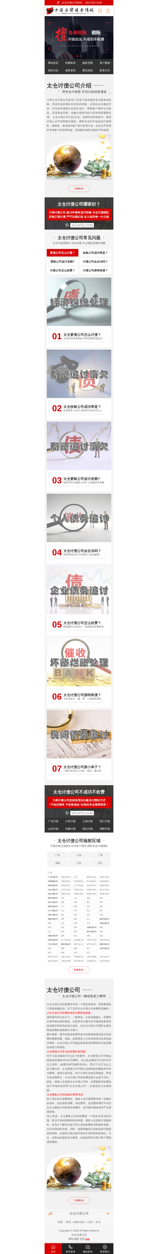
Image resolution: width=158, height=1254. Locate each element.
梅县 (49, 923)
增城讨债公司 (66, 877)
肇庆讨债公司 (53, 906)
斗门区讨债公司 (79, 885)
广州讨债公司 (53, 877)
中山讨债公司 (53, 944)
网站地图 (73, 1238)
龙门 (88, 919)
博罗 (62, 919)
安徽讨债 (70, 828)
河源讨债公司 (92, 927)
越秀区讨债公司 (92, 877)
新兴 (49, 952)
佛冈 (62, 936)
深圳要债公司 (53, 881)
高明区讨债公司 (104, 894)
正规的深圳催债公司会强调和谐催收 (66, 961)
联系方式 (105, 70)
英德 (101, 936)
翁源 (88, 898)
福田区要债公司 (66, 881)
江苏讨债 (70, 821)
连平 (62, 931)
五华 (88, 923)
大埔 (62, 923)
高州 (75, 915)
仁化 (75, 898)
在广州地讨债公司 (66, 940)
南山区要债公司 (92, 881)
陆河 (62, 927)
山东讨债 (53, 828)
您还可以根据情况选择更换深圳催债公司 (53, 961)
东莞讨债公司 (53, 940)
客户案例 (105, 62)
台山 (62, 910)
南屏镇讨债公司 (104, 885)
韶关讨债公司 (53, 898)
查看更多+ (79, 969)
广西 (100, 855)
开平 (75, 910)
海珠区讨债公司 (104, 877)
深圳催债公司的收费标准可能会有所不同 (92, 961)
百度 (82, 1238)
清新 (88, 936)
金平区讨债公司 (66, 890)
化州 (88, 915)
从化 (75, 877)
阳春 (101, 931)
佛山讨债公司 (53, 894)
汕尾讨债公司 (104, 923)
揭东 (49, 948)
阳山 (75, 936)
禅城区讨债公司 (66, 894)
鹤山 (88, 910)
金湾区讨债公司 (92, 885)
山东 (79, 855)
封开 (88, 906)
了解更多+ (79, 188)
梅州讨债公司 (104, 919)
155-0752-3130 (82, 225)
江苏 (79, 863)
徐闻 (75, 902)
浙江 (100, 863)
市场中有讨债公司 (92, 940)
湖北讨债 (87, 828)
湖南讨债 (105, 828)
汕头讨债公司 (53, 889)
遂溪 (62, 902)
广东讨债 (53, 821)
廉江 (88, 902)
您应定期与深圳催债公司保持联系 (79, 961)
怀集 (75, 906)
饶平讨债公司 (92, 944)
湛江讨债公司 (53, 902)
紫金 (101, 927)
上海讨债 (87, 821)
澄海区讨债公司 (92, 890)
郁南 (62, 952)
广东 (57, 855)
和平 (75, 931)
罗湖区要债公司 (79, 881)
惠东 (75, 919)
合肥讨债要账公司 (92, 957)
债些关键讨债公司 (104, 940)
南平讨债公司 (53, 957)
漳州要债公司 (79, 957)
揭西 (62, 948)
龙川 (49, 931)
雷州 (101, 902)
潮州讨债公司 (66, 944)
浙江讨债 (105, 821)
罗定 (88, 952)
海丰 (49, 927)
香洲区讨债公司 (66, 885)
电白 (62, 915)
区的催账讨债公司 (79, 940)
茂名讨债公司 (53, 915)
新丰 (101, 898)
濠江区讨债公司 (104, 890)
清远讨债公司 (53, 936)
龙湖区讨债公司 (79, 890)
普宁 (88, 948)
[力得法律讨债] (71, 10)
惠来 (75, 948)
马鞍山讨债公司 (66, 957)
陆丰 (75, 927)
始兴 (62, 898)
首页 (68, 1222)
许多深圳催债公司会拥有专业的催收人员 (104, 961)
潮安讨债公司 (79, 944)
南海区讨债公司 (79, 894)
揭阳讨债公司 (104, 944)
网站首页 (53, 62)
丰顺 (75, 923)
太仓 (97, 1222)
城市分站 (53, 70)
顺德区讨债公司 (92, 894)
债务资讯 (70, 70)
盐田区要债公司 (104, 881)
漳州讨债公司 (104, 957)
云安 (75, 952)
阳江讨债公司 (92, 931)
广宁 (62, 906)
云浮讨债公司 (104, 948)
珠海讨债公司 (53, 885)
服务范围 (87, 62)
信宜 (101, 915)
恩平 (101, 910)
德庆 (101, 906)
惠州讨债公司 (53, 919)
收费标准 (70, 62)
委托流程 (87, 70)
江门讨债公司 (53, 910)
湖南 (57, 863)
